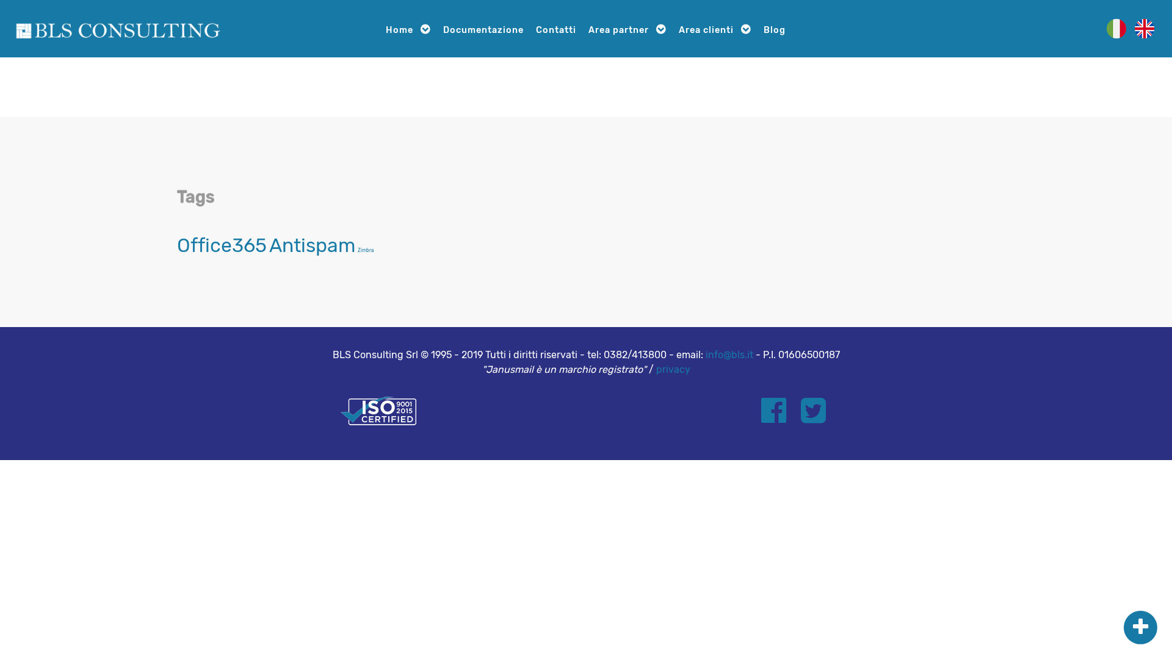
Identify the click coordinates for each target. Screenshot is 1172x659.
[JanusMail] (117, 28)
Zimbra (366, 250)
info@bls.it (729, 355)
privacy (673, 369)
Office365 (222, 245)
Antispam (312, 245)
